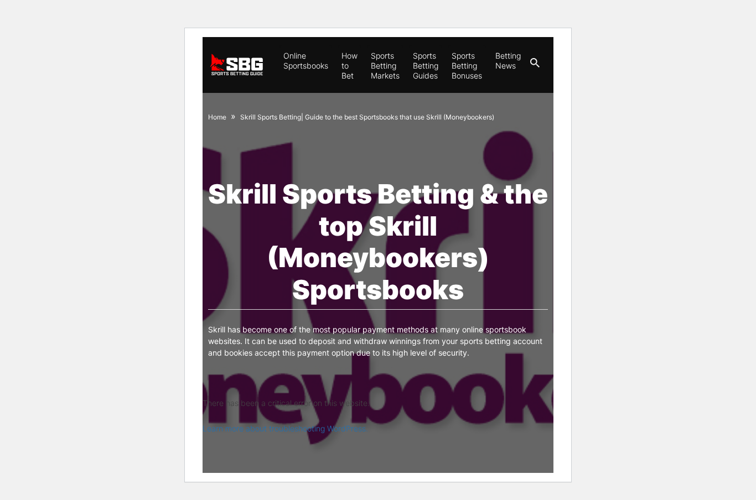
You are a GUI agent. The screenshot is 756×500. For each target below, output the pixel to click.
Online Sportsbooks (305, 60)
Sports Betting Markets (385, 65)
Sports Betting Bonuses (467, 65)
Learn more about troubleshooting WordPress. (285, 428)
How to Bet (349, 65)
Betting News (508, 60)
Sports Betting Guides (425, 65)
